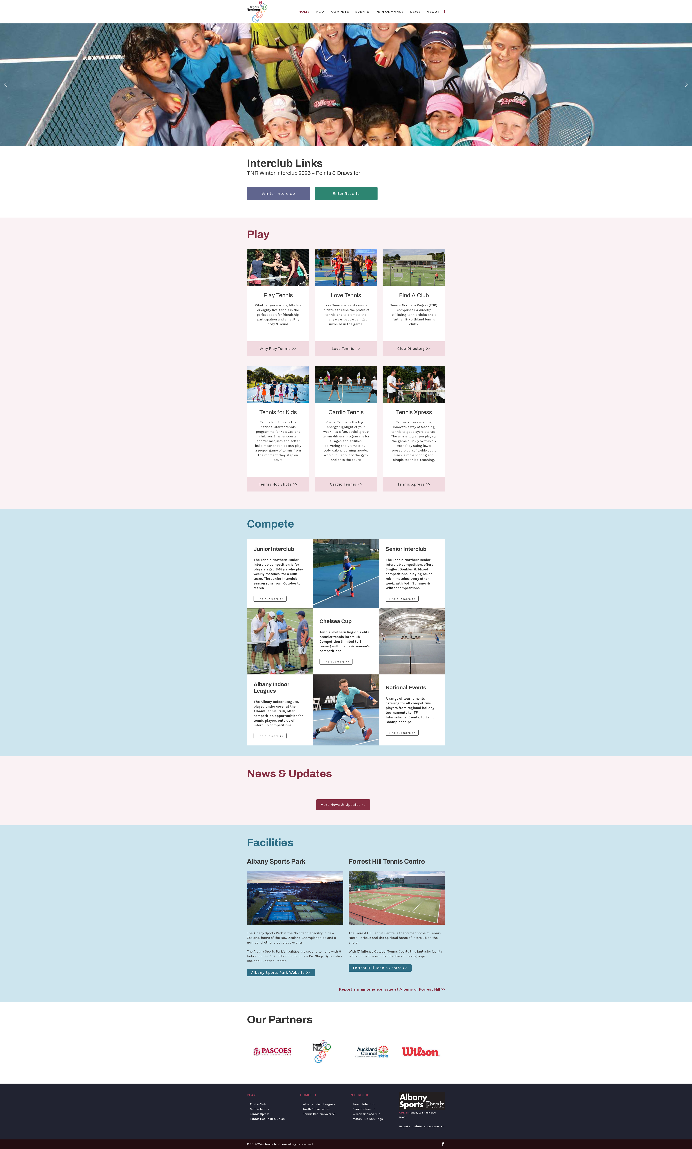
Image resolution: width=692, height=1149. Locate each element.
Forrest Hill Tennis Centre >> (380, 968)
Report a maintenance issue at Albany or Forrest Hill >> (392, 989)
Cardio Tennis (259, 1109)
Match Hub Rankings (368, 1119)
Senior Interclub (364, 1109)
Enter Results (346, 193)
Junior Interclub (364, 1104)
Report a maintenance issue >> (421, 1126)
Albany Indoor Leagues (319, 1104)
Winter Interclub (278, 193)
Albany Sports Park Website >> (280, 972)
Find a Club (258, 1104)
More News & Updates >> (343, 805)
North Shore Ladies (316, 1109)
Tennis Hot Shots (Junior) (267, 1119)
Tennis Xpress (259, 1114)
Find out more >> (270, 599)
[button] (5, 85)
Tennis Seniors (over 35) (319, 1114)
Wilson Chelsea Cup (366, 1114)
